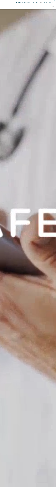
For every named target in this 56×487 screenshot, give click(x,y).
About (16, 2)
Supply (37, 2)
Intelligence (45, 2)
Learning (33, 2)
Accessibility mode (50, 0)
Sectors (41, 2)
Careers (50, 2)
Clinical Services (20, 2)
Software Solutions (27, 2)
